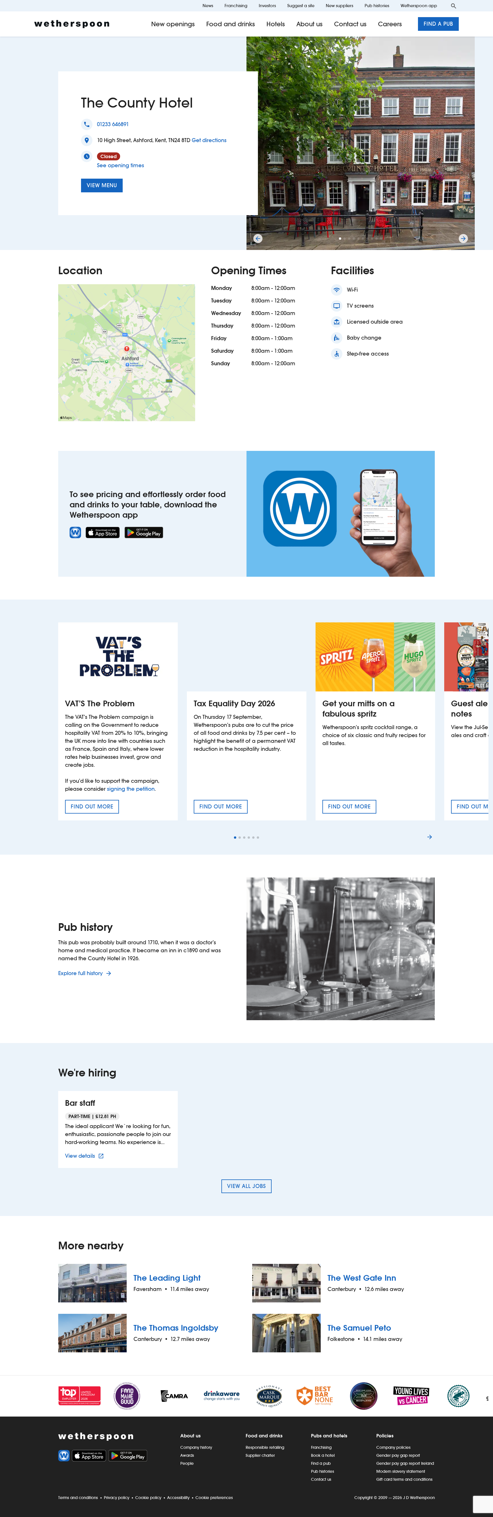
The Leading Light (167, 1278)
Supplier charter (260, 1455)
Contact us (350, 24)
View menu (102, 185)
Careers (390, 24)
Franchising (236, 5)
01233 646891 (113, 124)
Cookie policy (148, 1497)
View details (85, 1155)
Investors (267, 5)
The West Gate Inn (362, 1278)
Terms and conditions (78, 1497)
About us (309, 24)
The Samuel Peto (359, 1328)
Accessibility (178, 1497)
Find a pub (438, 24)
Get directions (209, 140)
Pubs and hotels (329, 1436)
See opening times (120, 165)
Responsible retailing (265, 1447)
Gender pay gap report (398, 1455)
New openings (173, 24)
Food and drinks (230, 24)
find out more (95, 808)
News (208, 5)
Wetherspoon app (419, 5)
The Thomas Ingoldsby (176, 1328)
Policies (384, 1436)
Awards (187, 1455)
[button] (340, 238)
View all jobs (246, 1186)
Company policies (393, 1447)
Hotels (275, 24)
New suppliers (339, 5)
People (187, 1463)
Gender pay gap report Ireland (405, 1463)
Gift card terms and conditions (404, 1479)
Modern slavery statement (400, 1471)
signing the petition (131, 789)
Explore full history (81, 973)
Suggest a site (300, 5)
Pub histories (377, 5)
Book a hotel (323, 1455)
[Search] (453, 5)
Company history (196, 1447)
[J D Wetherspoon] (71, 24)
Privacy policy (116, 1497)
